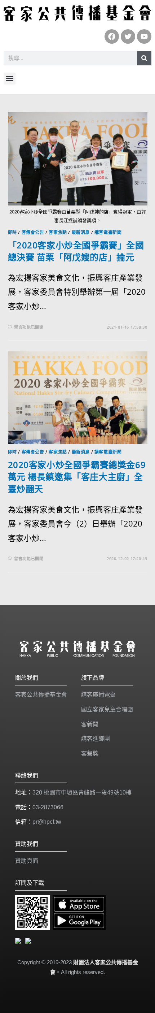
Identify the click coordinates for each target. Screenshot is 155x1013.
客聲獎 (89, 753)
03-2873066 (47, 807)
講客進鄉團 (95, 739)
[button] (9, 79)
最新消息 (81, 232)
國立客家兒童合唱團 (107, 709)
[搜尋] (144, 58)
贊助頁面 (26, 861)
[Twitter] (128, 36)
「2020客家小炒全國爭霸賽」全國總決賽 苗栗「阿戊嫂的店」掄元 (76, 251)
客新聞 (89, 724)
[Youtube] (144, 36)
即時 (12, 232)
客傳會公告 (33, 232)
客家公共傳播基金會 (41, 695)
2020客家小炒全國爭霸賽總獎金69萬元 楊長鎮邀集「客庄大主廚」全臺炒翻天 (77, 477)
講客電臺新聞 (108, 232)
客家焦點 (58, 232)
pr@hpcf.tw (46, 822)
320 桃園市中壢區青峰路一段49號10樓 (82, 792)
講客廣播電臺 (98, 695)
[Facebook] (112, 36)
